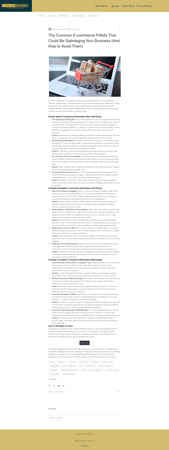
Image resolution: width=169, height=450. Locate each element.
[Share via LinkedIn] (59, 386)
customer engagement (96, 370)
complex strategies (68, 374)
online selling (83, 362)
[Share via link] (64, 386)
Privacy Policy (85, 445)
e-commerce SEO (107, 362)
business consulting (78, 16)
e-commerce (72, 362)
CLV (81, 366)
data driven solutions (112, 370)
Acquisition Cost (91, 366)
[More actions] (119, 29)
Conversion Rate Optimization (70, 370)
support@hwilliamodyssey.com (85, 434)
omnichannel (94, 362)
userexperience (54, 366)
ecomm (52, 362)
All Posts (41, 16)
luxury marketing (93, 16)
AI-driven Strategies (105, 366)
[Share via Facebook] (49, 386)
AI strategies (53, 370)
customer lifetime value (69, 366)
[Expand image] (84, 76)
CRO (83, 370)
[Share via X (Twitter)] (54, 386)
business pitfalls (54, 374)
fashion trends (63, 16)
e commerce (51, 16)
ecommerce (61, 362)
